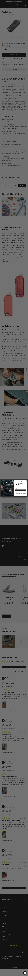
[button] (25, 973)
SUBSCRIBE (20, 490)
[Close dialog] (26, 481)
